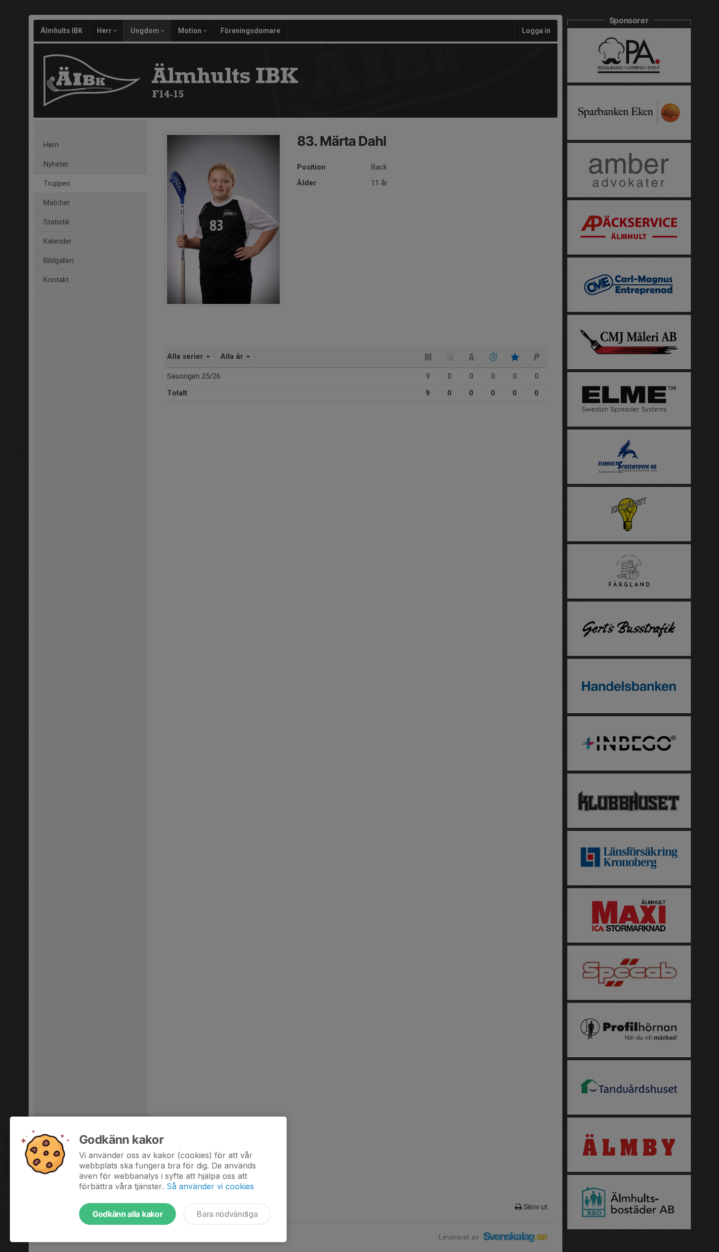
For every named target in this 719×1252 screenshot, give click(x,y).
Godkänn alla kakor (127, 1214)
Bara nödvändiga (227, 1214)
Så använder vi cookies (210, 1186)
